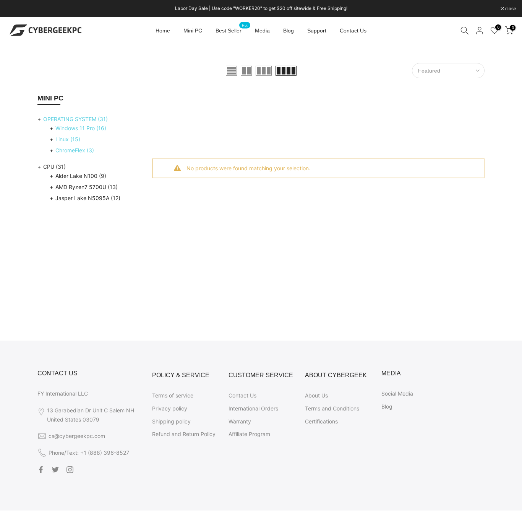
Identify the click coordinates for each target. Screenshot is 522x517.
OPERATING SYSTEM (75, 119)
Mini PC (192, 30)
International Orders (253, 408)
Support (316, 30)
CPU (54, 166)
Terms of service (172, 395)
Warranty (240, 421)
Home (163, 30)
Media (262, 30)
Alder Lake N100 (80, 176)
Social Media (397, 393)
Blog (288, 30)
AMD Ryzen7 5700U (86, 187)
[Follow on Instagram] (69, 469)
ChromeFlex (74, 150)
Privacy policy (169, 408)
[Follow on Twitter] (55, 469)
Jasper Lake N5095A (87, 198)
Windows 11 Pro (80, 128)
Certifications (321, 421)
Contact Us (353, 30)
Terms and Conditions (332, 408)
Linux (67, 139)
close (15, 8)
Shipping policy (171, 421)
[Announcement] (261, 8)
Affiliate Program (249, 434)
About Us (316, 395)
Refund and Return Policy (184, 434)
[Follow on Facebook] (40, 469)
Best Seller (232, 30)
